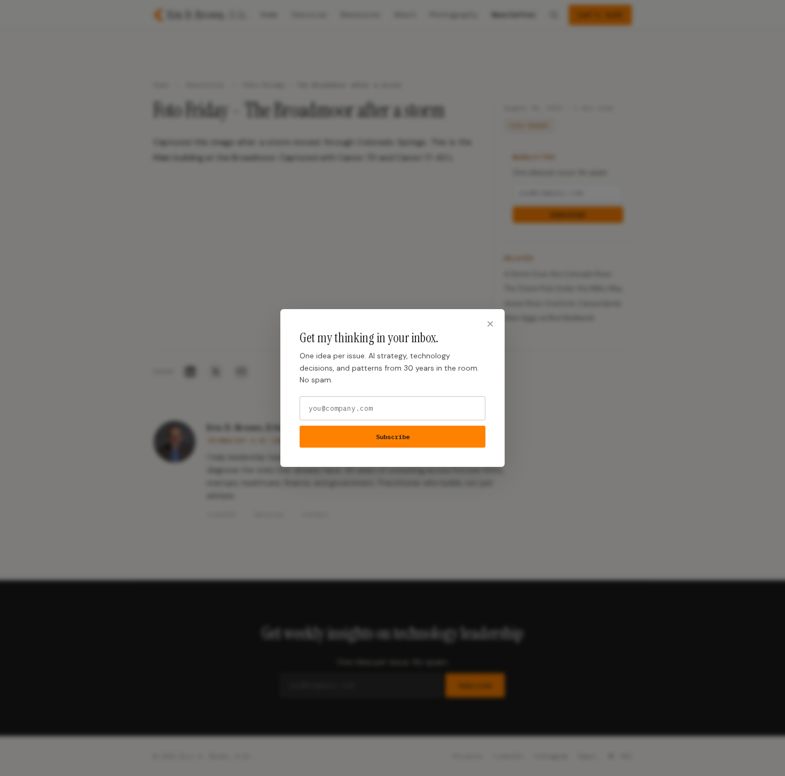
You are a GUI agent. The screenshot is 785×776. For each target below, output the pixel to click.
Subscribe (393, 437)
